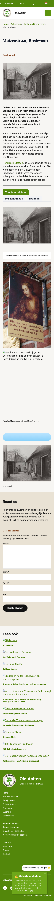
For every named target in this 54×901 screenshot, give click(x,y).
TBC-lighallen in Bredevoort (15, 749)
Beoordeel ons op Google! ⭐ (36, 867)
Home (6, 24)
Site (4, 594)
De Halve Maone (10, 669)
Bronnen (34, 198)
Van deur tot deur (15, 192)
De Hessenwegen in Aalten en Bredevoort (21, 761)
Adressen (16, 24)
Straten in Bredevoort (34, 24)
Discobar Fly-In (9, 737)
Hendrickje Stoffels (13, 163)
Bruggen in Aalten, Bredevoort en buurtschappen (24, 684)
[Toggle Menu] (48, 13)
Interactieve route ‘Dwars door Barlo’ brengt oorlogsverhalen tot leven (22, 701)
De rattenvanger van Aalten (15, 713)
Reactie (6, 544)
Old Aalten (20, 13)
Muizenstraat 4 (14, 198)
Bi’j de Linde (8, 645)
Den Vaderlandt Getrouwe (14, 657)
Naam (6, 572)
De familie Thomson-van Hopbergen (18, 725)
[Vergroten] (48, 66)
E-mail (6, 583)
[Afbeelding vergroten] (27, 463)
